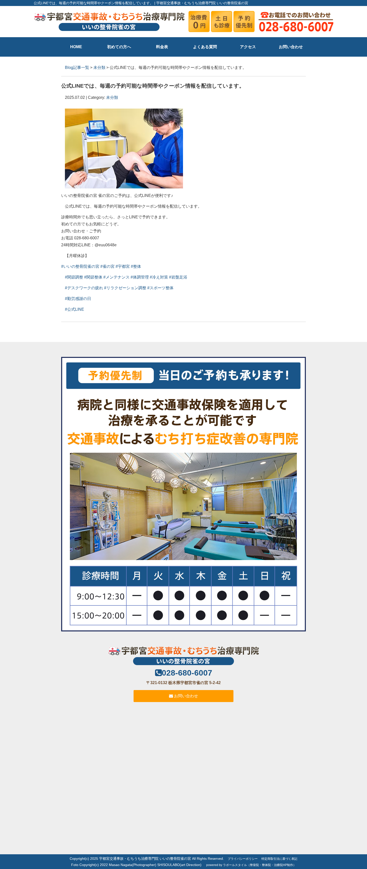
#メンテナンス (116, 277)
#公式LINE (74, 309)
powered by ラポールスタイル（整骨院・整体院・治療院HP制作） (251, 865)
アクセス (248, 47)
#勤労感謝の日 (78, 298)
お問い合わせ (291, 47)
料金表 (162, 47)
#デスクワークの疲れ (84, 288)
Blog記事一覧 (77, 67)
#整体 (136, 266)
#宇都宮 (123, 266)
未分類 (99, 67)
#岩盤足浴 (178, 277)
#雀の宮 (107, 266)
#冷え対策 (159, 277)
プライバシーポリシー (243, 859)
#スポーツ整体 (160, 288)
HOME (76, 47)
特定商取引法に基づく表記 (279, 859)
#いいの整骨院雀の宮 (80, 266)
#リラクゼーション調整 (125, 288)
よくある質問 (205, 47)
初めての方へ (119, 47)
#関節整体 (93, 277)
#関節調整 (74, 277)
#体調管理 (140, 277)
